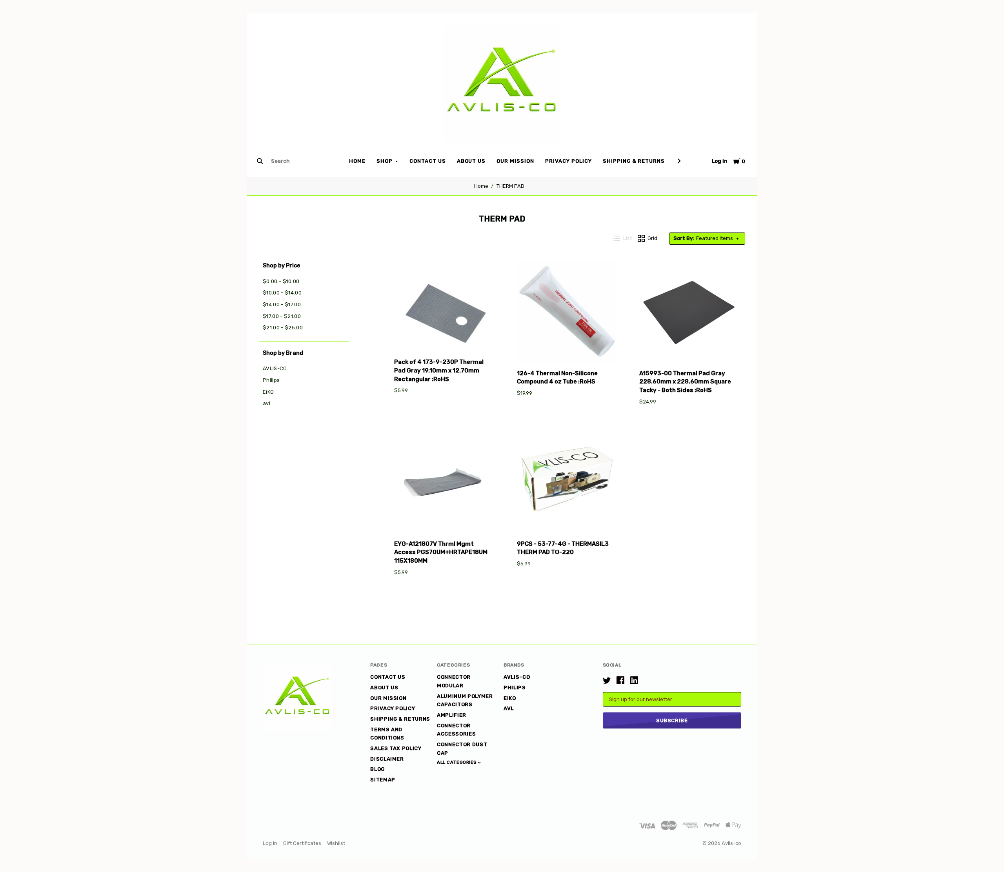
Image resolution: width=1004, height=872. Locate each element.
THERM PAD (510, 186)
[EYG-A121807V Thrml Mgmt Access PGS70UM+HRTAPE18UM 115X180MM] (444, 484)
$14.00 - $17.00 (282, 304)
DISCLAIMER (387, 759)
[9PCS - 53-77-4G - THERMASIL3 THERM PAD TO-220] (567, 484)
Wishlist (336, 843)
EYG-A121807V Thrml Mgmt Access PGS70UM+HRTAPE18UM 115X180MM (440, 552)
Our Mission (515, 161)
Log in (720, 161)
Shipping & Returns (634, 161)
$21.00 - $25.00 (283, 328)
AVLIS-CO (275, 368)
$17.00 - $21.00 (282, 316)
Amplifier (451, 715)
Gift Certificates (302, 843)
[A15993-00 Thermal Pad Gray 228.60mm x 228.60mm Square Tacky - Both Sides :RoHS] (689, 313)
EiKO (268, 392)
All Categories (457, 762)
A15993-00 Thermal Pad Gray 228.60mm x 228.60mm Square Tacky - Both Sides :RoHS (685, 382)
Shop (384, 161)
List (627, 238)
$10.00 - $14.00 (282, 293)
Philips (271, 380)
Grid (652, 238)
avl (266, 403)
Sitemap (382, 780)
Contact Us (427, 161)
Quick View (444, 339)
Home (357, 161)
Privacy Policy (568, 161)
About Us (471, 161)
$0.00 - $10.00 (281, 281)
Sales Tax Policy (395, 748)
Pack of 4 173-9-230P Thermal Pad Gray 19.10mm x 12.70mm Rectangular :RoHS (439, 370)
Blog (377, 769)
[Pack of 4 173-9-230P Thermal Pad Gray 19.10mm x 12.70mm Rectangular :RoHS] (444, 307)
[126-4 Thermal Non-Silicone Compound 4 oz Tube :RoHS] (567, 313)
